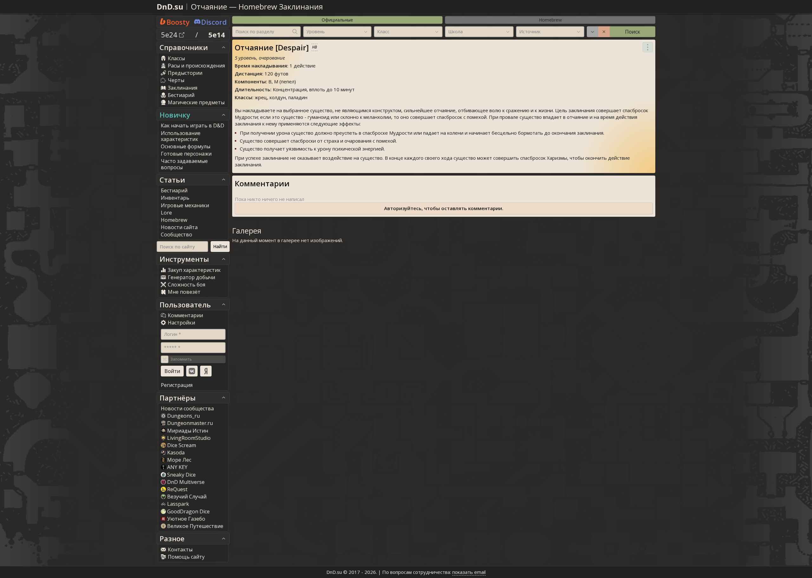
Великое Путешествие (195, 526)
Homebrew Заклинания (281, 6)
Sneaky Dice (181, 474)
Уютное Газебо (186, 518)
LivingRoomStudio (189, 437)
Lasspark (178, 503)
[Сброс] (604, 31)
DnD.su (170, 6)
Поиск (632, 31)
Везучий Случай (186, 496)
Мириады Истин (187, 430)
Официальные (337, 20)
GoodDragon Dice (188, 511)
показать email (469, 572)
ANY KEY (177, 467)
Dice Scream (181, 445)
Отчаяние (209, 6)
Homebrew (550, 20)
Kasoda (176, 452)
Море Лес (179, 459)
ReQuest (177, 489)
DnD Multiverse (186, 481)
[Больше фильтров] (592, 31)
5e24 (170, 34)
